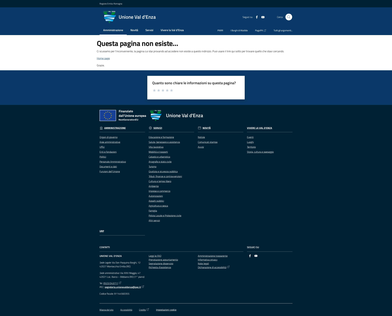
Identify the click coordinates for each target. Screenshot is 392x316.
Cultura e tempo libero (160, 181)
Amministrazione (115, 128)
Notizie (201, 137)
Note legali (203, 263)
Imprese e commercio (159, 191)
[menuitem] (113, 30)
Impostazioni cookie (166, 310)
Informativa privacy (207, 259)
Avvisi (201, 147)
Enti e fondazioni (108, 152)
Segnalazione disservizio (161, 263)
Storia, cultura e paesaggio (260, 152)
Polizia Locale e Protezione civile (165, 215)
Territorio (251, 147)
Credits (142, 310)
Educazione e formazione (161, 137)
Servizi (157, 128)
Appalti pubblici (156, 201)
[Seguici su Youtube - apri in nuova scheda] (262, 17)
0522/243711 (110, 283)
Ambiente (154, 186)
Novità (207, 128)
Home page (103, 58)
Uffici (102, 147)
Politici (103, 157)
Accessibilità (126, 310)
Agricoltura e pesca (158, 206)
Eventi (250, 137)
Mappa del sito (106, 310)
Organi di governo (108, 137)
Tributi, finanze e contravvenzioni (165, 176)
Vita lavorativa (156, 147)
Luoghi (250, 142)
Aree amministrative (110, 142)
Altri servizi (154, 220)
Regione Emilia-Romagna (111, 3)
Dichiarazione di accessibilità (212, 267)
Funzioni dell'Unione (110, 171)
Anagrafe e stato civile (160, 161)
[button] (288, 17)
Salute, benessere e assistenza (164, 142)
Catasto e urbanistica (159, 157)
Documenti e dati (108, 166)
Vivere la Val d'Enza (259, 128)
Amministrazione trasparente (213, 256)
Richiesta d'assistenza (160, 267)
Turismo (152, 166)
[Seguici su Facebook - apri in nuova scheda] (256, 17)
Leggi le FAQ (155, 256)
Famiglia (153, 210)
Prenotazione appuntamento (163, 259)
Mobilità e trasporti (158, 152)
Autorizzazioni (156, 196)
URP (102, 231)
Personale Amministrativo (113, 161)
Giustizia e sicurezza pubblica (163, 171)
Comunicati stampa (207, 142)
